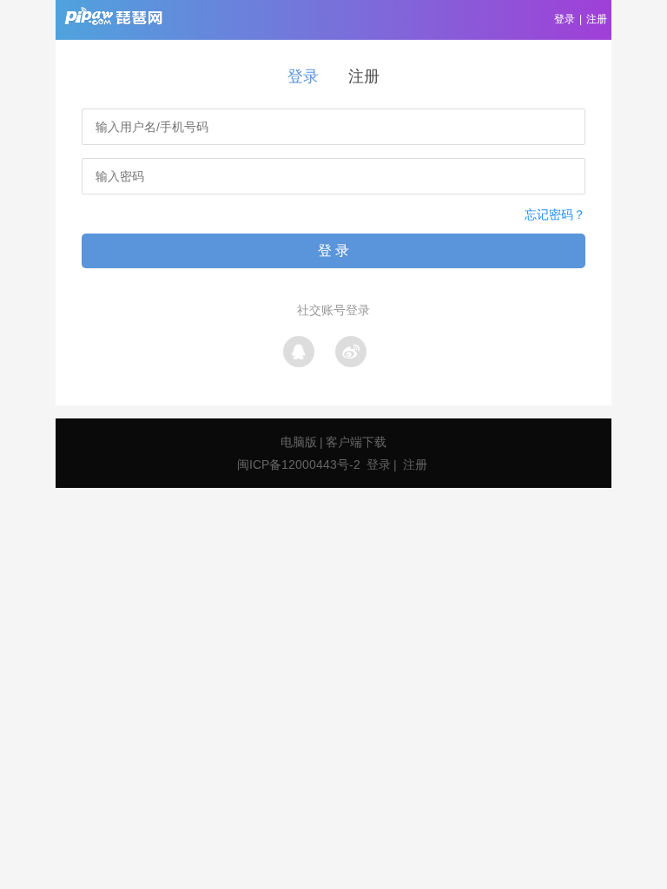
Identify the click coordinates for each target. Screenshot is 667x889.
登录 (564, 19)
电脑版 (299, 442)
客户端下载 (356, 442)
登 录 (333, 250)
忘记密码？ (555, 214)
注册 (596, 19)
